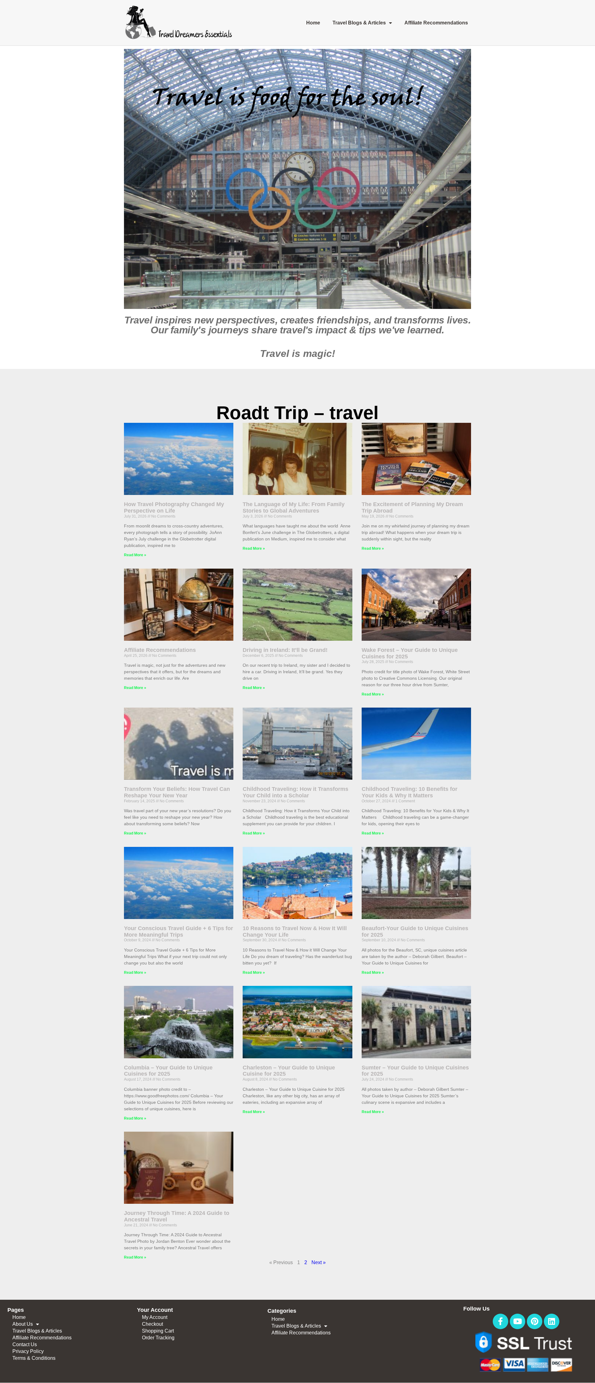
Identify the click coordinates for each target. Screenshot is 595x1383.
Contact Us (24, 1344)
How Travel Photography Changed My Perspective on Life (174, 507)
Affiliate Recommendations (436, 22)
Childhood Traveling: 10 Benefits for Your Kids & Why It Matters (409, 792)
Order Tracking (158, 1337)
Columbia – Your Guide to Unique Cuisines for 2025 (168, 1070)
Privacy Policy (28, 1351)
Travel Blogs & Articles (359, 22)
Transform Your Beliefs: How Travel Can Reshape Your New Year (177, 792)
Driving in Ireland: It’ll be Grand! (285, 650)
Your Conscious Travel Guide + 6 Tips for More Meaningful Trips (178, 931)
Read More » (135, 555)
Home (313, 22)
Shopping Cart (158, 1330)
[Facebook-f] (500, 1321)
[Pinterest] (534, 1321)
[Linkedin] (551, 1321)
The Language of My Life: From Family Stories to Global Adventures (294, 507)
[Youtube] (517, 1321)
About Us (22, 1324)
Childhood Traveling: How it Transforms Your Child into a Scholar (295, 792)
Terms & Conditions (33, 1358)
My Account (154, 1317)
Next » (318, 1262)
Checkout (152, 1324)
